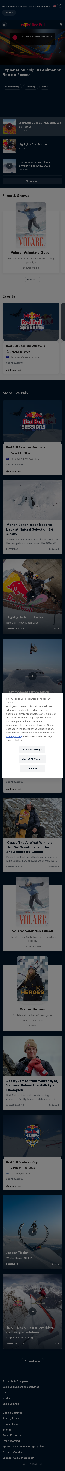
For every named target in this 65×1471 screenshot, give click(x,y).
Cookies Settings (32, 749)
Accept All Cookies (32, 759)
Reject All (32, 768)
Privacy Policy (14, 736)
